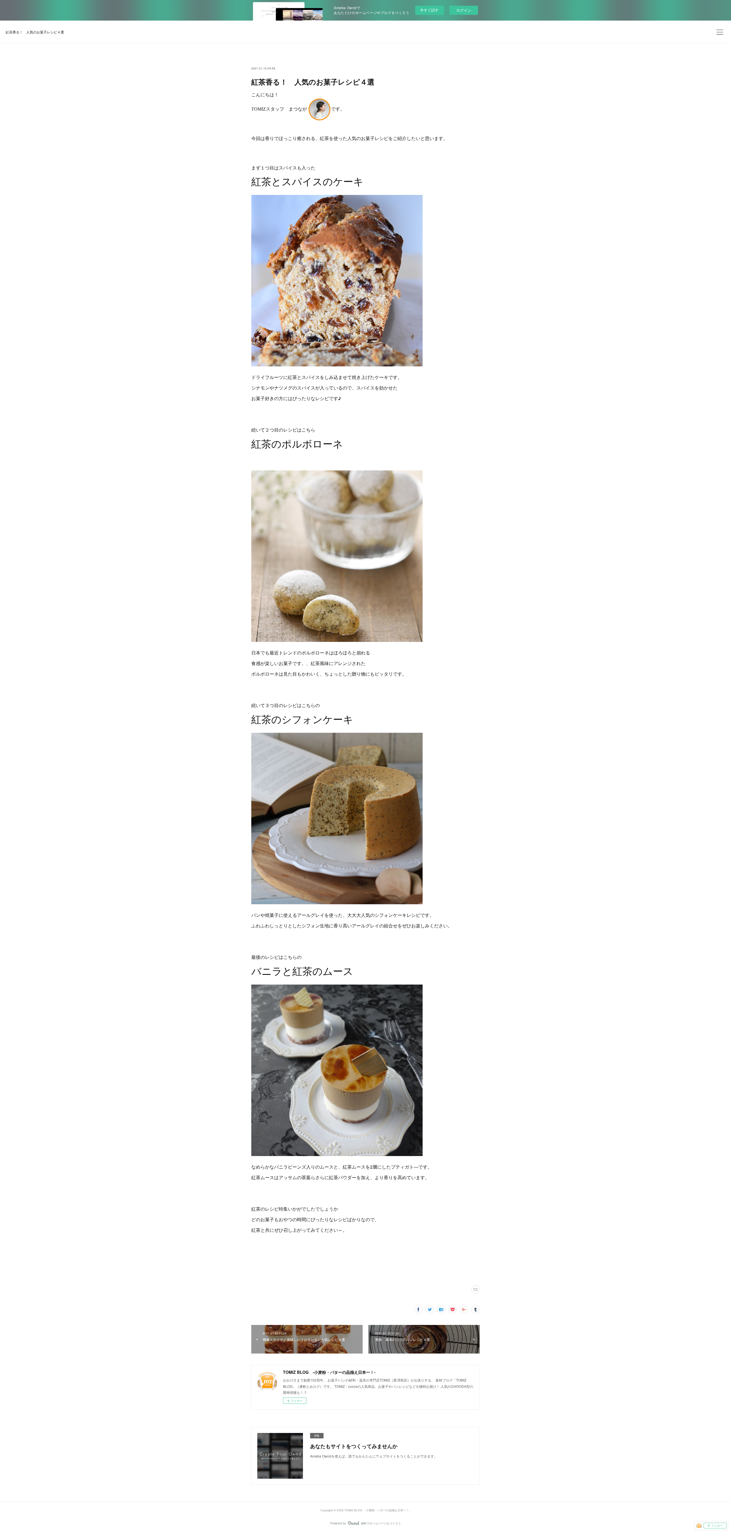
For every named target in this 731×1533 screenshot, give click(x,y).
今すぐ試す (429, 10)
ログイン (463, 10)
